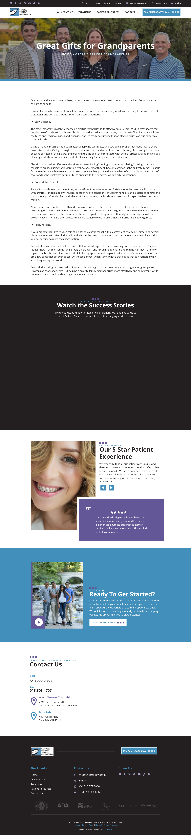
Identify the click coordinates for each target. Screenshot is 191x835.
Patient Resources (108, 12)
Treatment (84, 12)
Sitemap (77, 825)
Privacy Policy (88, 825)
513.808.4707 (41, 690)
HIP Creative (107, 829)
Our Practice (65, 12)
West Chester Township (55, 697)
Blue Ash (45, 712)
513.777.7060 (41, 681)
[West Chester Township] (34, 701)
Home (66, 54)
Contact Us (132, 12)
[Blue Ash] (34, 716)
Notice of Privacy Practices (106, 825)
